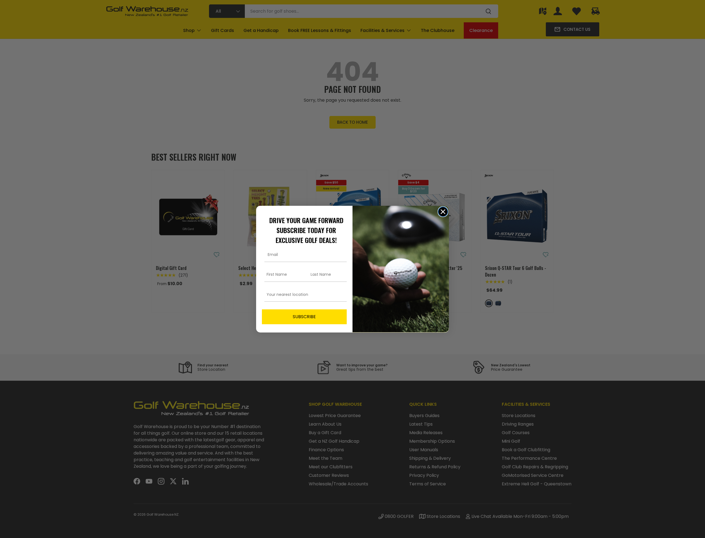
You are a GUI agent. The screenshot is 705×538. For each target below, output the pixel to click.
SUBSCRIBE (304, 316)
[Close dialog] (443, 212)
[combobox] (303, 294)
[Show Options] (341, 294)
